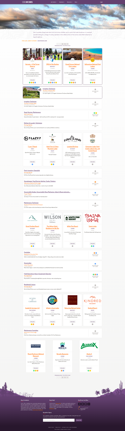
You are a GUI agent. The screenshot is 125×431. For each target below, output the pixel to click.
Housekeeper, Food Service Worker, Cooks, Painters (40, 181)
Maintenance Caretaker (31, 330)
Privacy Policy (51, 427)
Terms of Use (58, 427)
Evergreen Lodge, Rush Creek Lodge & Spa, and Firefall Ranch (92, 148)
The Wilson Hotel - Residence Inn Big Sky (52, 227)
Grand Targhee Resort (32, 226)
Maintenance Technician (31, 203)
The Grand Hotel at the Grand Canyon (33, 204)
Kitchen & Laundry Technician (33, 123)
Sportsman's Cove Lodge (30, 332)
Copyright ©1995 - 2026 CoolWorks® (69, 427)
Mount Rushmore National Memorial (36, 355)
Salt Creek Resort (28, 114)
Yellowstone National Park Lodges (93, 65)
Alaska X (89, 354)
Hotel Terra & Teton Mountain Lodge (52, 147)
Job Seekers (53, 2)
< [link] (57, 44)
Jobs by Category (32, 40)
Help (76, 2)
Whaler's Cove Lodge (52, 308)
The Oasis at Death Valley (49, 90)
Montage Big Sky (28, 125)
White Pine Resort (72, 226)
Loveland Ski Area (72, 146)
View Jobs (32, 80)
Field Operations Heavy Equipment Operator (37, 274)
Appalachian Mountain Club (31, 254)
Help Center (58, 403)
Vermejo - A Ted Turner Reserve (32, 65)
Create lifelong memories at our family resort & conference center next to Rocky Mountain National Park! (52, 72)
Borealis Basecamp (62, 354)
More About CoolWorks (38, 409)
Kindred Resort (92, 308)
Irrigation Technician (49, 89)
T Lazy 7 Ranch (32, 146)
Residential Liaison (29, 284)
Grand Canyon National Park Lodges (72, 65)
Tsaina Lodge (93, 226)
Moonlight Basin (28, 276)
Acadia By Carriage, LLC (32, 308)
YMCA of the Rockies (52, 64)
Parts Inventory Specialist (32, 170)
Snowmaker (27, 263)
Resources (69, 2)
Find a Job (24, 40)
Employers (61, 2)
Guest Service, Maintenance (32, 112)
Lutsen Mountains (28, 265)
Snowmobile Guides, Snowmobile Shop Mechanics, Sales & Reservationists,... (47, 192)
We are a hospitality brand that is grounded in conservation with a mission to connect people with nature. (32, 74)
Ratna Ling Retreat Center (72, 308)
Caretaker (27, 252)
